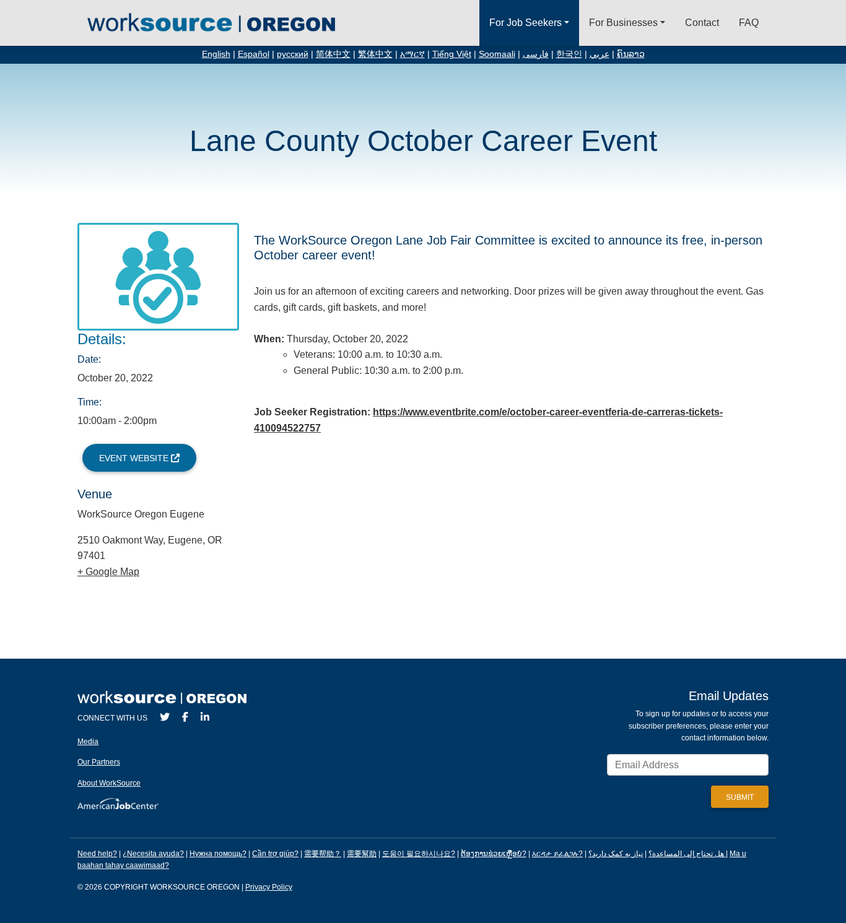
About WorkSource (109, 783)
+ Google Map (108, 571)
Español (253, 54)
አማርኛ (412, 54)
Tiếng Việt (451, 54)
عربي (599, 54)
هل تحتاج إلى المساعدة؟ (686, 853)
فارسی (536, 54)
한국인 (569, 54)
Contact (702, 22)
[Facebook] (185, 717)
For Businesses (623, 22)
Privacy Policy (268, 887)
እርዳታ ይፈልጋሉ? (557, 853)
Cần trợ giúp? (275, 853)
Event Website (135, 458)
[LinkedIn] (205, 717)
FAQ (749, 22)
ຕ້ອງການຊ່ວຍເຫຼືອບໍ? (493, 853)
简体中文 (333, 54)
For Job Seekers (525, 22)
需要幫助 (362, 853)
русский (292, 54)
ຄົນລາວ (631, 54)
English (216, 54)
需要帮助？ (322, 853)
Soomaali (497, 54)
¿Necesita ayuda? (153, 853)
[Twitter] (165, 717)
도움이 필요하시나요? (418, 853)
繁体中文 (375, 54)
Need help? (97, 853)
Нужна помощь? (218, 853)
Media (87, 741)
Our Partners (98, 762)
